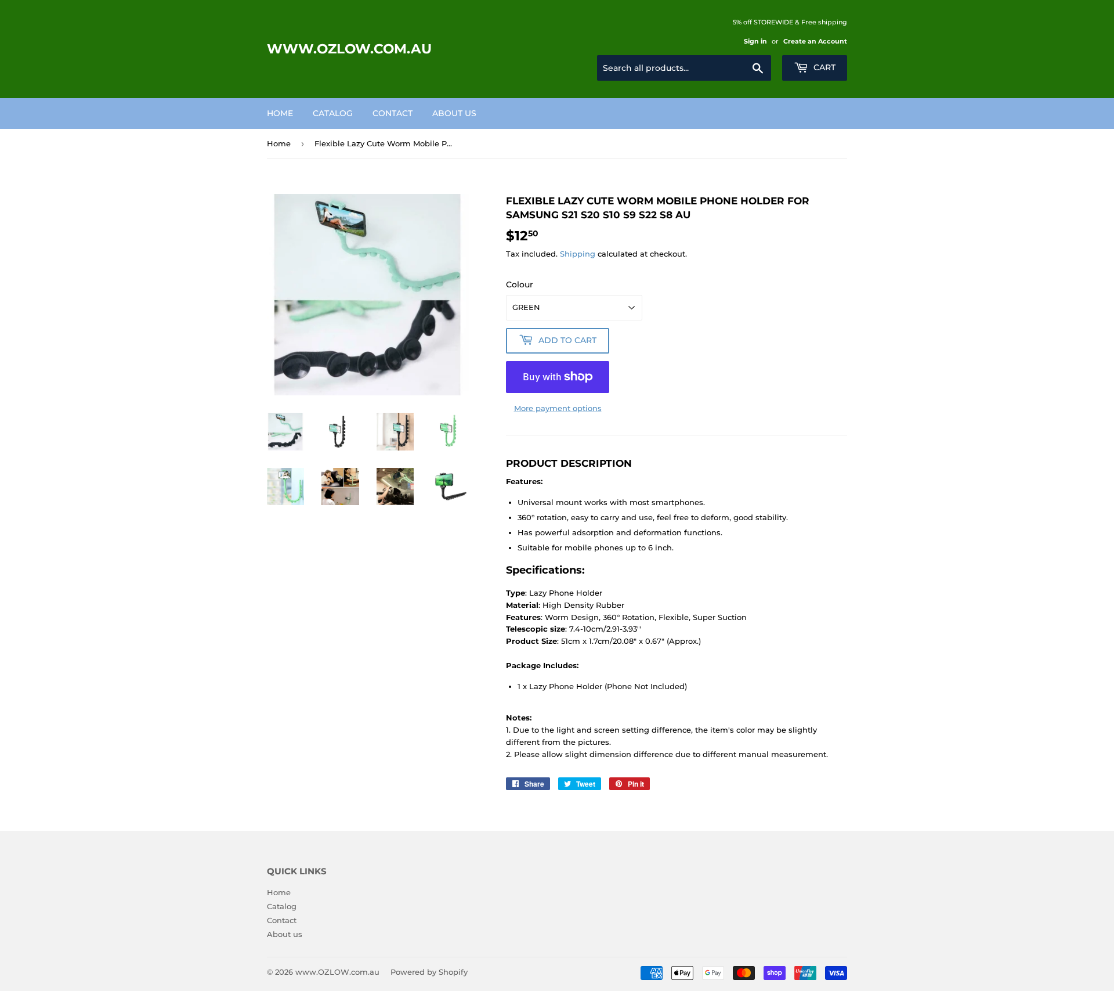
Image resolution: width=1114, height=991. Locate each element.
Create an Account (815, 41)
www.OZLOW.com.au (349, 49)
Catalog (333, 113)
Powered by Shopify (429, 971)
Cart (823, 67)
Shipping (577, 253)
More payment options (558, 408)
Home (280, 113)
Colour (519, 284)
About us (454, 113)
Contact (392, 113)
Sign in (755, 41)
